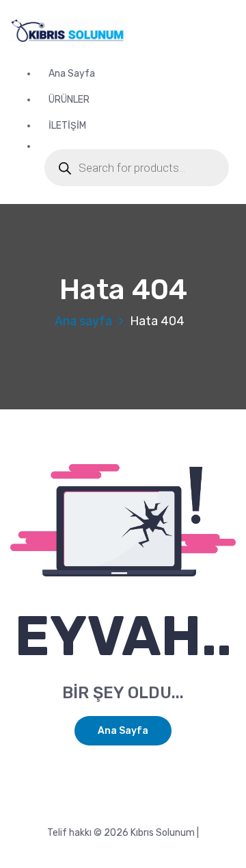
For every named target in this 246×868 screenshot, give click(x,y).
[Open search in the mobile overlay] (137, 167)
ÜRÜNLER (69, 99)
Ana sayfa (83, 321)
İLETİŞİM (67, 125)
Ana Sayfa (72, 73)
